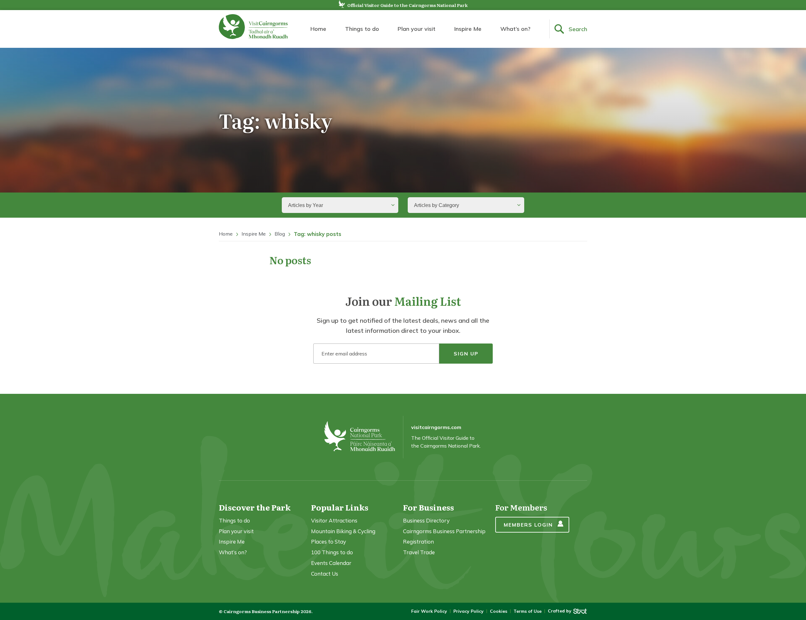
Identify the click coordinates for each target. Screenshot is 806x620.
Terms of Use (528, 611)
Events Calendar (331, 563)
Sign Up (466, 353)
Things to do (362, 28)
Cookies (498, 611)
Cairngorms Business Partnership (444, 531)
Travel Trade (419, 552)
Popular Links (339, 507)
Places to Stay (328, 541)
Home (318, 28)
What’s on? (515, 28)
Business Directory (426, 520)
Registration (418, 541)
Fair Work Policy (429, 611)
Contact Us (324, 573)
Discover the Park (255, 507)
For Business (428, 507)
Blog (280, 234)
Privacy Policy (468, 611)
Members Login (528, 525)
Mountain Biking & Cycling (343, 531)
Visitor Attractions (334, 520)
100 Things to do (332, 552)
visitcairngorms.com (436, 427)
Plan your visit (416, 28)
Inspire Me (467, 28)
